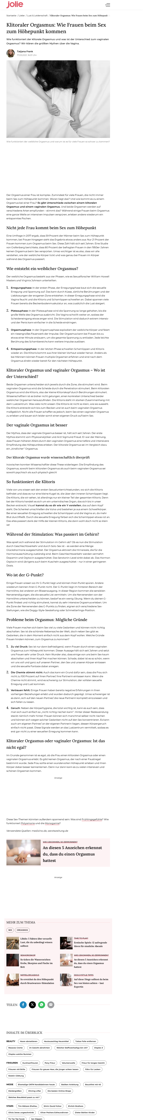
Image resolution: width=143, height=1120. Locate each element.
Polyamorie (28, 823)
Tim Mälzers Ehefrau (27, 1106)
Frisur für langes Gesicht (93, 1063)
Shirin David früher (52, 1106)
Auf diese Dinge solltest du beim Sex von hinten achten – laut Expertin (91, 983)
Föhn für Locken (92, 1069)
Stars (9, 1106)
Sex (10, 930)
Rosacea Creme (15, 1048)
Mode (9, 1084)
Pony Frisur (50, 1063)
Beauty (10, 1041)
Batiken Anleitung (69, 1085)
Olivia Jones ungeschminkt (21, 1113)
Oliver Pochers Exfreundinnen (54, 1113)
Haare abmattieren (28, 1041)
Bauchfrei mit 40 (93, 1085)
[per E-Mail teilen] (51, 1004)
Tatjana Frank (25, 51)
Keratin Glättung (16, 1076)
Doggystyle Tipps (83, 975)
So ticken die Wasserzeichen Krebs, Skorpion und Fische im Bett (36, 963)
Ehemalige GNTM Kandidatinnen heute (36, 1085)
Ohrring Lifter (34, 1091)
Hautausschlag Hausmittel (56, 1041)
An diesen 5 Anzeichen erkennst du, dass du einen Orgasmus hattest (72, 854)
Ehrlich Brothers (75, 1106)
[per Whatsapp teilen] (41, 1004)
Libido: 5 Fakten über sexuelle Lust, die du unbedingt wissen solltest (36, 942)
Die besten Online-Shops (59, 1091)
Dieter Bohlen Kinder (85, 1113)
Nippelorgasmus (29, 975)
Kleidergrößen (15, 1091)
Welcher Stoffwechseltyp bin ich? (72, 1048)
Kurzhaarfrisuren (30, 1063)
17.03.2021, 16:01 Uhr (27, 55)
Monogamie (52, 823)
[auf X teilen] (32, 1004)
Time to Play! (81, 938)
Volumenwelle (68, 1063)
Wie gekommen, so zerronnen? (60, 842)
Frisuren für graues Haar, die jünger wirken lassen (55, 1069)
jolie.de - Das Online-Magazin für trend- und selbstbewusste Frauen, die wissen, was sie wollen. (14, 4)
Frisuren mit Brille (16, 1069)
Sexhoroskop (27, 955)
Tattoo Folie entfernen (85, 1041)
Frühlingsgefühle (92, 819)
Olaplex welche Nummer (19, 1054)
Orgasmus (22, 930)
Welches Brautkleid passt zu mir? (24, 1097)
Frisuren (12, 1062)
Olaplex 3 (98, 1048)
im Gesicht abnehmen (39, 1048)
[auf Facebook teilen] (23, 1004)
